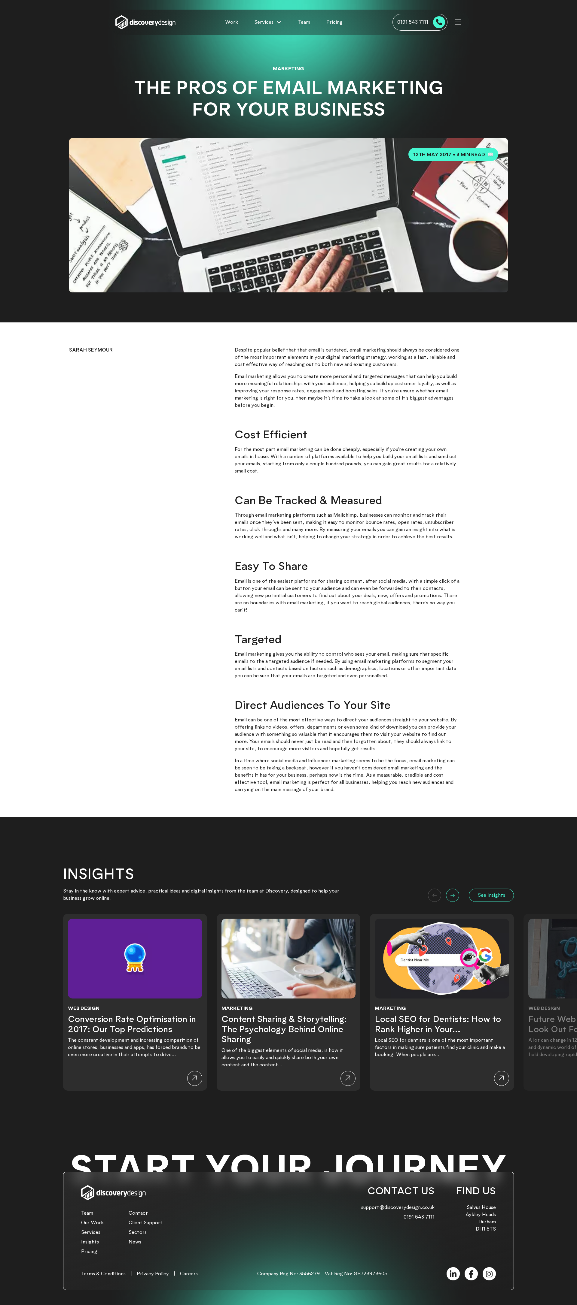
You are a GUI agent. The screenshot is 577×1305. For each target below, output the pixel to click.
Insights (90, 1242)
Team (304, 22)
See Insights (491, 895)
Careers (189, 1273)
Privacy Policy (153, 1273)
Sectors (138, 1232)
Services (90, 1232)
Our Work (92, 1222)
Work (231, 22)
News (135, 1242)
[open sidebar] (458, 22)
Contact (138, 1213)
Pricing (334, 22)
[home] (145, 22)
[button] (434, 895)
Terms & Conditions (103, 1273)
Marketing (288, 68)
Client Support (146, 1222)
